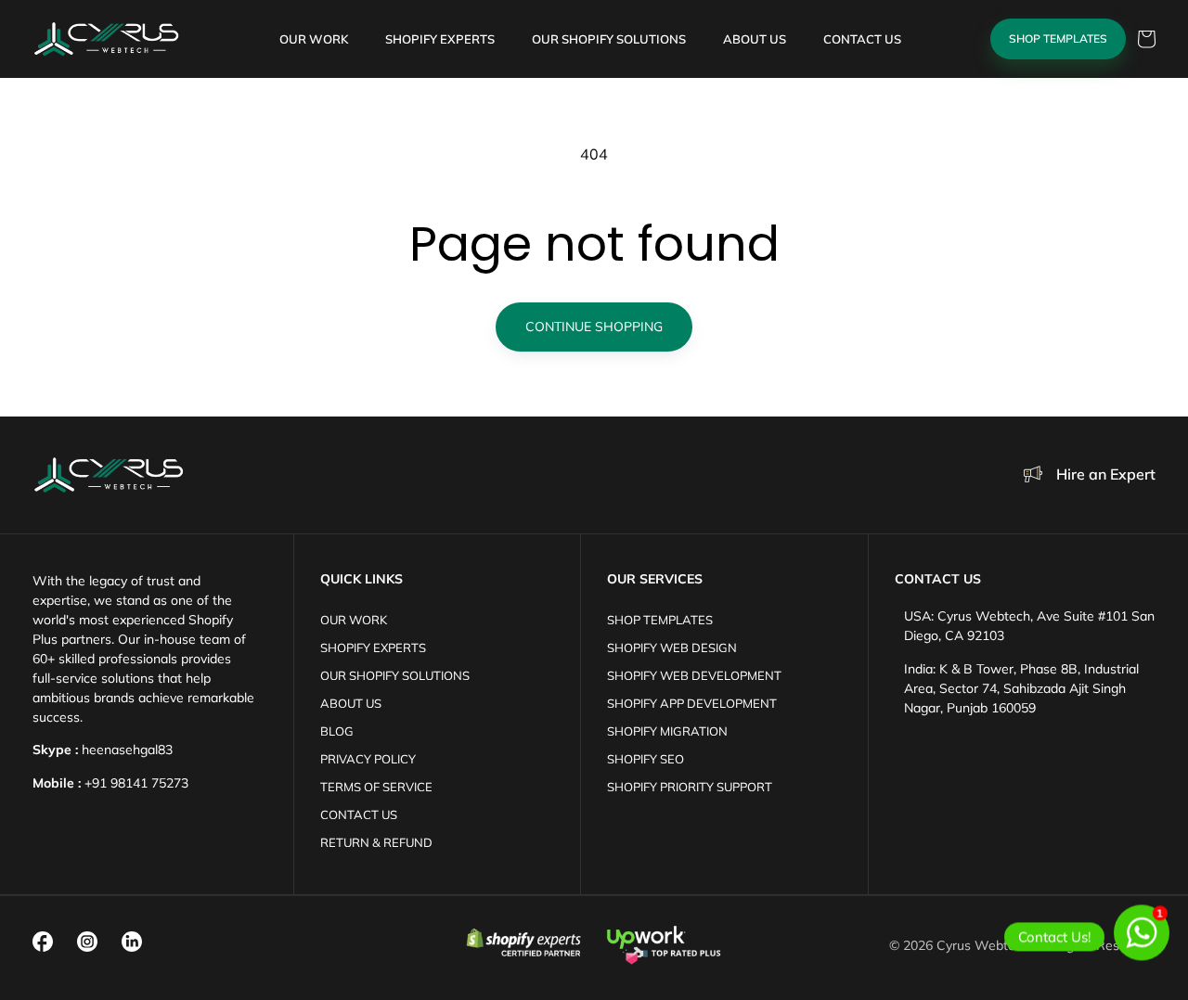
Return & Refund (376, 842)
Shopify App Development (692, 703)
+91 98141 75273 (136, 783)
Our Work (353, 619)
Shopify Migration (667, 731)
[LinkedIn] (132, 941)
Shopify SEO (645, 758)
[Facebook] (42, 941)
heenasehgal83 (127, 749)
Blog (337, 731)
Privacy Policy (368, 758)
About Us (350, 703)
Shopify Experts (373, 647)
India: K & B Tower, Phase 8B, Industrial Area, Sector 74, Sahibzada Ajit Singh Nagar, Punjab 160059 (1021, 688)
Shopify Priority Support (689, 786)
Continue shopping (594, 326)
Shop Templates (1058, 38)
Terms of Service (376, 786)
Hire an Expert (1106, 474)
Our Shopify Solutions (395, 675)
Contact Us (358, 814)
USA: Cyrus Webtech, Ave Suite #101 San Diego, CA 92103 (1029, 626)
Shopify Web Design (672, 647)
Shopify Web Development (694, 675)
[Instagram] (87, 941)
